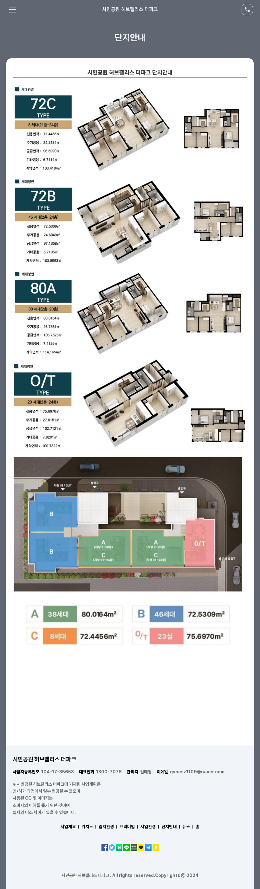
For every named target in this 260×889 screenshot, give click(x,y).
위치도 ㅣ (89, 826)
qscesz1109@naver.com (190, 771)
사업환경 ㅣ (150, 826)
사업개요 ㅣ (71, 826)
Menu (12, 9)
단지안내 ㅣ (171, 826)
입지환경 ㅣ (109, 826)
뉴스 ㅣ (188, 826)
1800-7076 (100, 771)
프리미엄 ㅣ (130, 826)
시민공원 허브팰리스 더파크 (130, 9)
